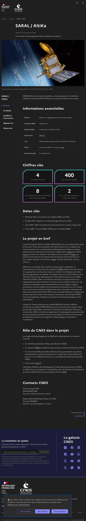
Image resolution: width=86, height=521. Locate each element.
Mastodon (78, 460)
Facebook (72, 447)
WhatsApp (72, 467)
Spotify (78, 467)
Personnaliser (25, 511)
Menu (83, 3)
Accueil (4, 19)
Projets (11, 19)
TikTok (65, 454)
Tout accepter (59, 511)
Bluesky (72, 460)
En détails (7, 110)
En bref (6, 105)
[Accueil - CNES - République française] (26, 487)
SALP (64, 372)
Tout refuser (42, 511)
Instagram (65, 447)
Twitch (78, 454)
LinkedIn (78, 447)
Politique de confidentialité (18, 504)
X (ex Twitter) (65, 467)
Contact (79, 512)
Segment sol (8, 123)
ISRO (41, 135)
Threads (65, 460)
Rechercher (77, 3)
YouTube (72, 454)
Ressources (7, 128)
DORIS (60, 269)
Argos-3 (70, 252)
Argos (62, 147)
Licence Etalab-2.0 (76, 520)
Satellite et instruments (8, 116)
